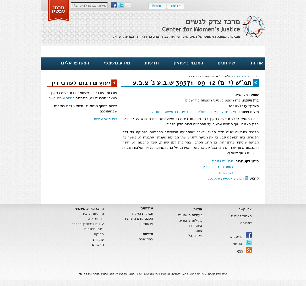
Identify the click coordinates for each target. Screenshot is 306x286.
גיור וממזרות (94, 229)
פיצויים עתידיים (223, 111)
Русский (157, 6)
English (175, 6)
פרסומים (146, 223)
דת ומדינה (96, 218)
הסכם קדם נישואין (139, 218)
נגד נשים (226, 172)
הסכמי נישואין (188, 62)
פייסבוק (236, 236)
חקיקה (99, 234)
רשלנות (201, 111)
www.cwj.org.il (126, 274)
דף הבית (254, 76)
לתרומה (245, 223)
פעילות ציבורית (190, 220)
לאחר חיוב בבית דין (217, 166)
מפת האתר (85, 274)
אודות (257, 62)
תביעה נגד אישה (178, 111)
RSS (240, 251)
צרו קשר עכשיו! (105, 119)
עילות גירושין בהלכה (87, 224)
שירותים (226, 62)
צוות (199, 230)
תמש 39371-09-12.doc (226, 178)
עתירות (98, 239)
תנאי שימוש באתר (103, 274)
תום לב (154, 111)
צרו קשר (245, 209)
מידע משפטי (117, 62)
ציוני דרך (195, 225)
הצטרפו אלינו (74, 62)
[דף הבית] (253, 27)
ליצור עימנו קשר (61, 98)
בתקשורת (146, 239)
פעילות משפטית (190, 215)
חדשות (151, 62)
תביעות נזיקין (222, 161)
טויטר (238, 244)
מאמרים (98, 244)
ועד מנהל (195, 235)
